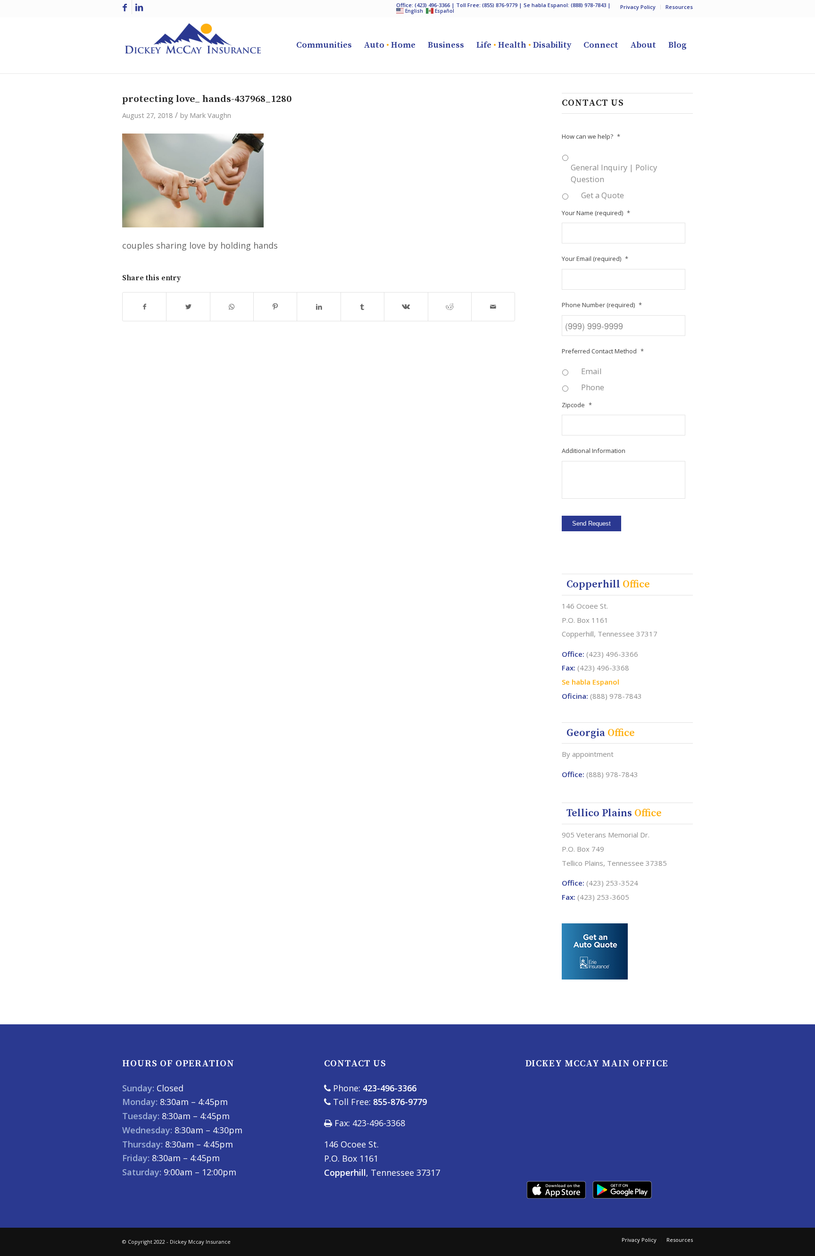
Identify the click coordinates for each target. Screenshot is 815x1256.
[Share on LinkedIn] (318, 307)
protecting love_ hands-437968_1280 (206, 99)
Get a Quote (602, 195)
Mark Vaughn (210, 115)
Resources (679, 6)
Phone (592, 387)
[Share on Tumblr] (362, 307)
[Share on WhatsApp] (231, 307)
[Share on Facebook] (144, 307)
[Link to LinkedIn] (139, 7)
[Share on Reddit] (449, 307)
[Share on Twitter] (187, 307)
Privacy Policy (638, 6)
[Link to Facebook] (125, 7)
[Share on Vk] (405, 307)
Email (591, 371)
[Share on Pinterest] (275, 307)
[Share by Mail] (493, 307)
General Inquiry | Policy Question (614, 173)
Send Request (591, 523)
